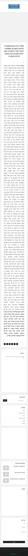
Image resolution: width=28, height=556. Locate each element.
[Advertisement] (14, 26)
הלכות (24, 410)
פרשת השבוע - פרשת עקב (19, 466)
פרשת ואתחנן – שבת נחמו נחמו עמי (17, 479)
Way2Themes (14, 554)
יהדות (24, 415)
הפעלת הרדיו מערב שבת (20, 472)
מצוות (24, 421)
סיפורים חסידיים (22, 413)
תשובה (23, 423)
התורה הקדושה (22, 418)
